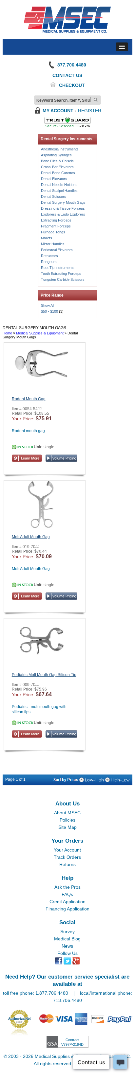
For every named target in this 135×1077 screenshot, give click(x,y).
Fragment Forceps (56, 226)
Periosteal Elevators (57, 250)
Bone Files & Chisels (57, 161)
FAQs (67, 894)
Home (7, 333)
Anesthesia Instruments (60, 149)
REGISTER (89, 110)
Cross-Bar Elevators (57, 167)
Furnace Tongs (53, 232)
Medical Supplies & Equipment (40, 333)
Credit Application (67, 901)
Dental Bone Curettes (58, 173)
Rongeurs (49, 262)
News (67, 946)
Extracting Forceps (56, 220)
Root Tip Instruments (57, 268)
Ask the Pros (67, 887)
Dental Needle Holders (59, 185)
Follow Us (67, 953)
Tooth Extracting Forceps (61, 274)
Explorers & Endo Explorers (63, 214)
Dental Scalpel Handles (59, 191)
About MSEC (67, 812)
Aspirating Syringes (56, 155)
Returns (67, 864)
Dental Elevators (54, 179)
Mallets (46, 238)
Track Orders (67, 857)
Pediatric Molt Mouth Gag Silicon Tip (44, 674)
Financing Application (67, 908)
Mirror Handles (53, 244)
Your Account (67, 850)
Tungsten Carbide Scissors (63, 279)
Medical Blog (67, 938)
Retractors (49, 256)
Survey (67, 931)
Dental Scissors (53, 196)
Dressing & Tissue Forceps (63, 208)
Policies (67, 820)
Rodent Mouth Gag (29, 399)
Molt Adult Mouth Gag (31, 537)
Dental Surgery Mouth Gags (63, 202)
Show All (47, 305)
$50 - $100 (49, 311)
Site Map (67, 827)
